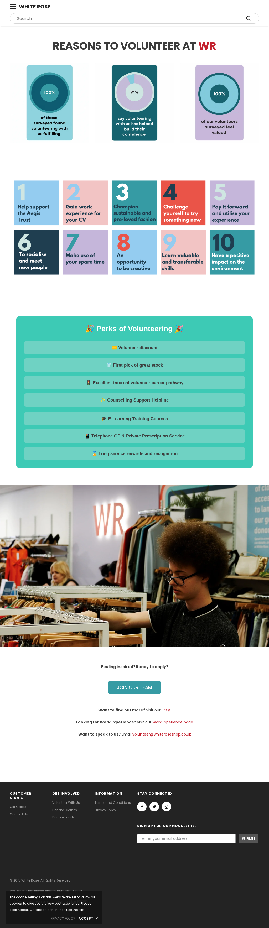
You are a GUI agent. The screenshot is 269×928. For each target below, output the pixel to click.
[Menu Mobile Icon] (13, 6)
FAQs (166, 710)
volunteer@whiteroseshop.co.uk (161, 734)
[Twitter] (154, 806)
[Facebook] (142, 806)
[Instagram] (166, 806)
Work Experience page (172, 722)
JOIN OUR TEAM (134, 687)
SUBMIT (249, 838)
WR (207, 46)
